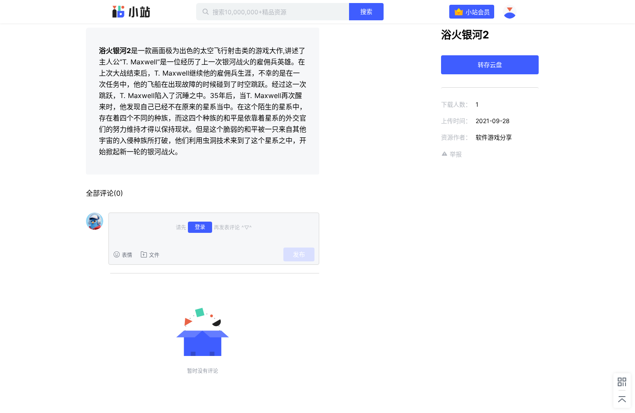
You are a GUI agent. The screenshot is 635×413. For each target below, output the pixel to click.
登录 (200, 227)
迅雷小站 (131, 11)
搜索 (366, 11)
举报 (456, 154)
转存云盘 (490, 64)
